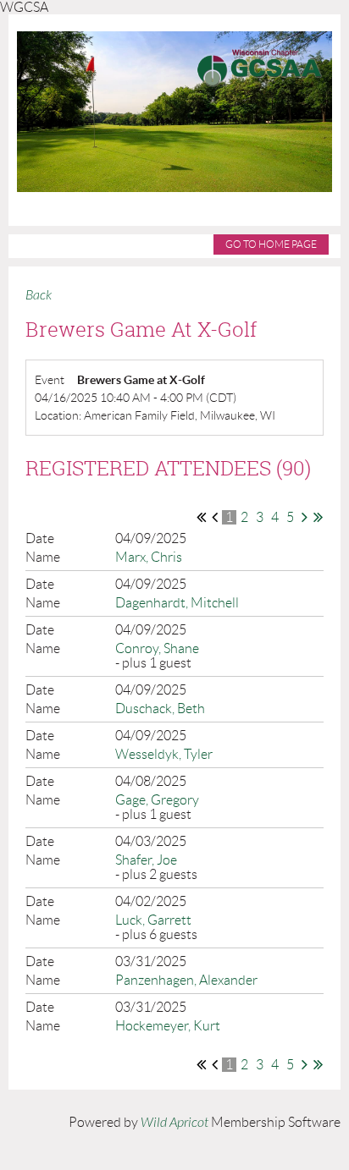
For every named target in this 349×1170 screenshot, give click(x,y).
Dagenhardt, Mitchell (177, 603)
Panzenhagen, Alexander (186, 980)
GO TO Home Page (271, 244)
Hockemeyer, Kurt (167, 1026)
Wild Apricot (174, 1122)
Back (38, 295)
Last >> (318, 516)
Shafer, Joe (146, 860)
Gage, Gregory (157, 800)
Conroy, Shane (157, 648)
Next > (304, 516)
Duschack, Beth (160, 708)
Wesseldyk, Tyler (164, 754)
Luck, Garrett (153, 920)
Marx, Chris (148, 557)
